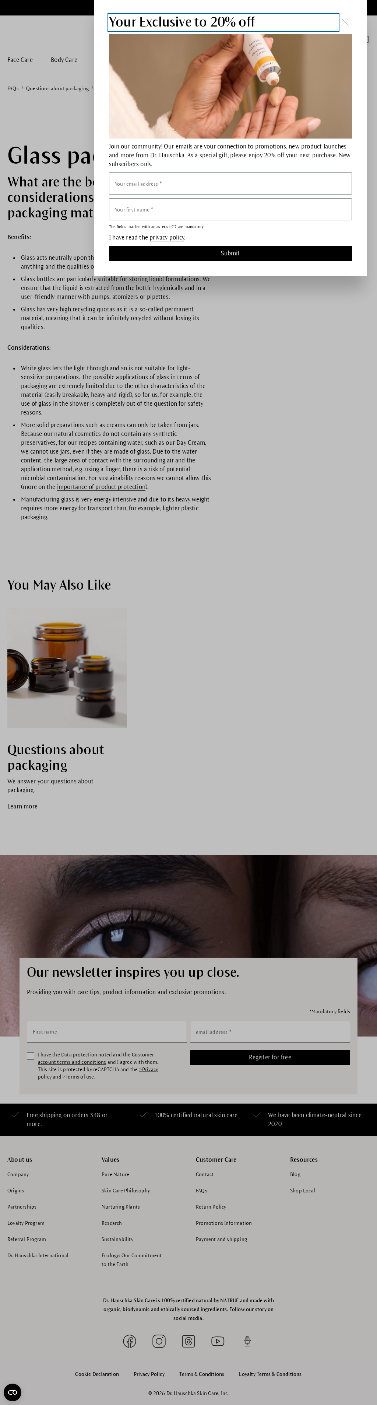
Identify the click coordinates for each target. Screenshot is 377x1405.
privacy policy (166, 237)
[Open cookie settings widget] (12, 1392)
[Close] (345, 22)
